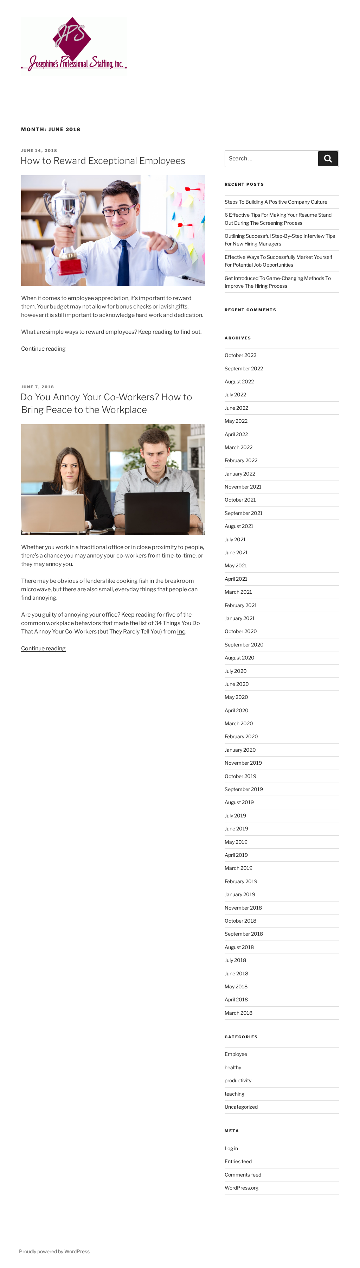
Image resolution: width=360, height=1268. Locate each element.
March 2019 (238, 868)
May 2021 (236, 565)
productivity (238, 1080)
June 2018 (236, 973)
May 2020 (236, 697)
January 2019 (240, 894)
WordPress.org (241, 1188)
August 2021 (239, 526)
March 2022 (238, 447)
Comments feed (243, 1175)
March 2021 (238, 592)
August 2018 (239, 947)
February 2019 (241, 881)
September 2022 (244, 368)
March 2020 (239, 723)
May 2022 (236, 421)
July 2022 (235, 394)
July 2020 (236, 671)
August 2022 (239, 381)
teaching (234, 1094)
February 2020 (241, 736)
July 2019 (235, 815)
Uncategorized (241, 1107)
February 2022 (241, 460)
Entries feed (238, 1161)
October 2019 (240, 776)
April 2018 (236, 999)
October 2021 (240, 500)
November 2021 (243, 487)
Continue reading (43, 348)
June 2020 (237, 684)
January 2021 (240, 618)
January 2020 (240, 750)
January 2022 (240, 474)
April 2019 (236, 855)
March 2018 (238, 1013)
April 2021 (236, 579)
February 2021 (241, 605)
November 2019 (243, 763)
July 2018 (235, 960)
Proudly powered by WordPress (54, 1251)
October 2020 (241, 631)
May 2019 (236, 842)
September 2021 (244, 513)
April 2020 (237, 710)
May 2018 (236, 986)
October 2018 (240, 921)
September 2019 (244, 789)
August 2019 (239, 802)
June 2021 (236, 552)
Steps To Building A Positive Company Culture (276, 202)
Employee (236, 1054)
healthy (233, 1067)
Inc (181, 631)
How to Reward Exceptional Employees (102, 160)
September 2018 (244, 934)
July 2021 (235, 539)
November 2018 (243, 908)
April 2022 (236, 434)
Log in (231, 1148)
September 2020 (244, 645)
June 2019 (236, 828)
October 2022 (240, 355)
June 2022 (236, 408)
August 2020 (240, 658)
